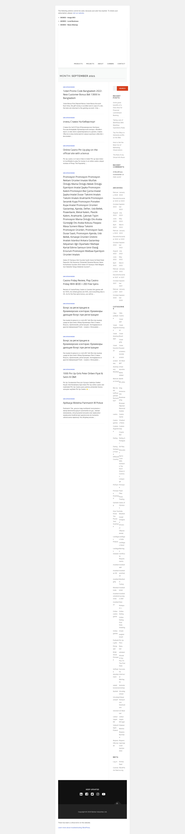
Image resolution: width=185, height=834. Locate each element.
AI (113, 357)
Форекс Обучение (116, 743)
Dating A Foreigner (122, 440)
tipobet (115, 691)
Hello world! (117, 177)
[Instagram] (97, 794)
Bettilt (121, 378)
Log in (115, 762)
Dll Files (121, 446)
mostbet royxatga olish (122, 596)
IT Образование (122, 530)
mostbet (116, 565)
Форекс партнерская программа (122, 746)
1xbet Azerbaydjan (116, 336)
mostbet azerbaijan (122, 573)
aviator (121, 357)
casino (115, 414)
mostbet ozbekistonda (116, 596)
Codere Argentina (116, 428)
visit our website (78, 13)
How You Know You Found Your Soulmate (116, 518)
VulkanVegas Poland (116, 727)
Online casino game (115, 613)
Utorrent (116, 711)
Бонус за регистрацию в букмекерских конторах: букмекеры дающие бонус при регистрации (83, 311)
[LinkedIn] (81, 794)
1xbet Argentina (116, 327)
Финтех (121, 728)
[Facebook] (86, 794)
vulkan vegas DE (115, 719)
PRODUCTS (78, 64)
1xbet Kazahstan (116, 348)
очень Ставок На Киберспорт (79, 121)
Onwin (121, 631)
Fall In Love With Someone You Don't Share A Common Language (122, 468)
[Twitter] (92, 794)
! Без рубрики (115, 315)
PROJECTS (90, 64)
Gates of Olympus (122, 505)
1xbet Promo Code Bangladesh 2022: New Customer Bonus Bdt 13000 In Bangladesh (82, 94)
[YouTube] (103, 794)
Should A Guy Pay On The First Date (122, 661)
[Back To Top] (118, 804)
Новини (121, 725)
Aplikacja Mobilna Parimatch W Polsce (83, 402)
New (120, 602)
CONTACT (121, 64)
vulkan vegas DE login (122, 719)
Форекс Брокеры (122, 734)
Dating (115, 438)
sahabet (122, 652)
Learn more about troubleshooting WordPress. (74, 827)
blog (120, 388)
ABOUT (101, 64)
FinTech (115, 485)
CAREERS (110, 64)
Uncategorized (69, 87)
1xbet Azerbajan (121, 327)
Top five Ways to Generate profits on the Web (119, 135)
